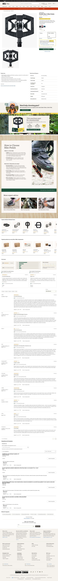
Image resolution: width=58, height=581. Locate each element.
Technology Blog (49, 558)
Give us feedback (27, 518)
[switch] (3, 291)
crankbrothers (41, 12)
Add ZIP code (50, 38)
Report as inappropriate (26, 309)
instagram (31, 572)
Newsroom (48, 557)
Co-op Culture (34, 555)
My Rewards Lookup (6, 546)
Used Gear (4, 557)
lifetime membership (46, 44)
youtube (40, 572)
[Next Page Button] (56, 439)
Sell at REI (33, 557)
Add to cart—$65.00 (46, 49)
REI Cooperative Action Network (35, 537)
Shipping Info (19, 550)
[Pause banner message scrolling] (43, 9)
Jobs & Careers (34, 554)
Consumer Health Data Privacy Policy (40, 577)
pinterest (37, 572)
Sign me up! (38, 526)
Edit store (40, 38)
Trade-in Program (5, 558)
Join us (17, 539)
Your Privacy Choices (16, 577)
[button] (19, 30)
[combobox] (30, 4)
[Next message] (42, 9)
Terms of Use (8, 577)
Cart (54, 3)
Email (18, 524)
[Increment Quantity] (44, 30)
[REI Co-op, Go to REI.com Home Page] (4, 4)
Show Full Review (4, 281)
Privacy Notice (23, 577)
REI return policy (47, 51)
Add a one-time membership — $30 (33, 129)
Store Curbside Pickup (21, 548)
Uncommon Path (20, 558)
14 (27, 262)
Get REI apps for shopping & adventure (21, 570)
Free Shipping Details (49, 546)
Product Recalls (49, 577)
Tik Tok (33, 572)
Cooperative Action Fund (50, 555)
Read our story (5, 537)
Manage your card (49, 537)
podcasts (42, 572)
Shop (8, 3)
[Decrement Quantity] (40, 30)
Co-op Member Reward (44, 43)
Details (35, 522)
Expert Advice (19, 555)
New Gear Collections (6, 555)
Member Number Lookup (7, 554)
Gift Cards (33, 546)
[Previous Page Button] (53, 439)
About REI (48, 554)
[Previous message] (14, 9)
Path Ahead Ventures (20, 559)
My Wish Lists (5, 547)
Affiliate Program (34, 558)
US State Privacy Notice (29, 577)
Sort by (47, 289)
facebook (35, 572)
